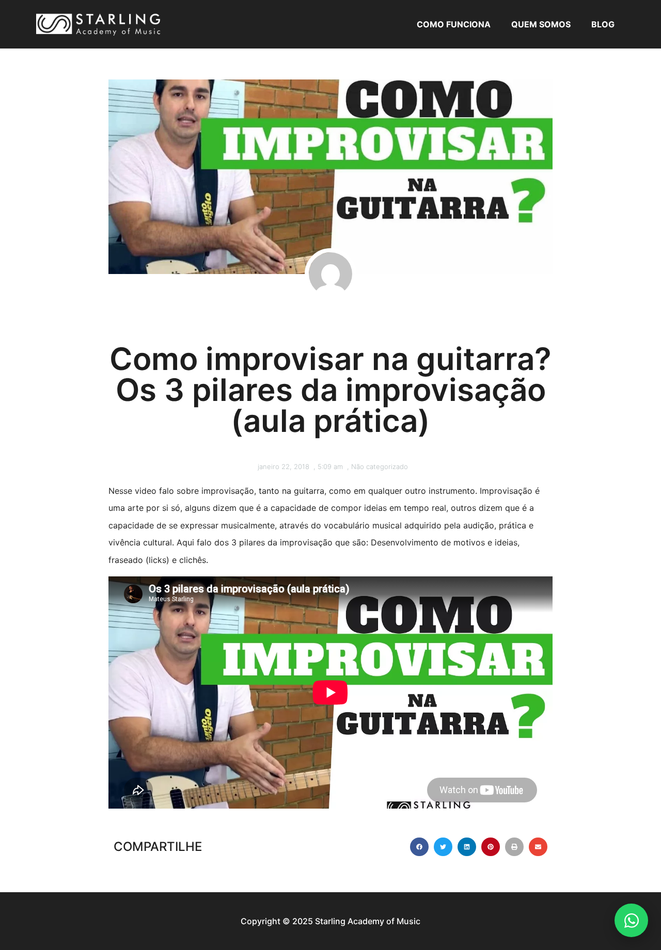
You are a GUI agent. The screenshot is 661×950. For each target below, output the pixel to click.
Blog (603, 24)
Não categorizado (379, 466)
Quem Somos (541, 24)
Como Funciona (454, 24)
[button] (419, 847)
